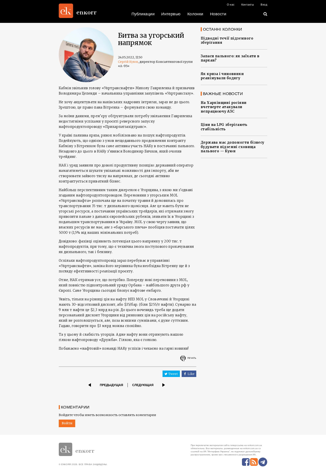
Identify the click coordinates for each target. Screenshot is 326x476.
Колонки (195, 14)
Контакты (247, 4)
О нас (230, 4)
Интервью (171, 14)
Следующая (142, 385)
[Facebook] (245, 462)
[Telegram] (262, 462)
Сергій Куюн (128, 62)
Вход (264, 4)
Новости (218, 14)
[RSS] (254, 462)
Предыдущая (111, 385)
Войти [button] (67, 423)
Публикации (143, 14)
